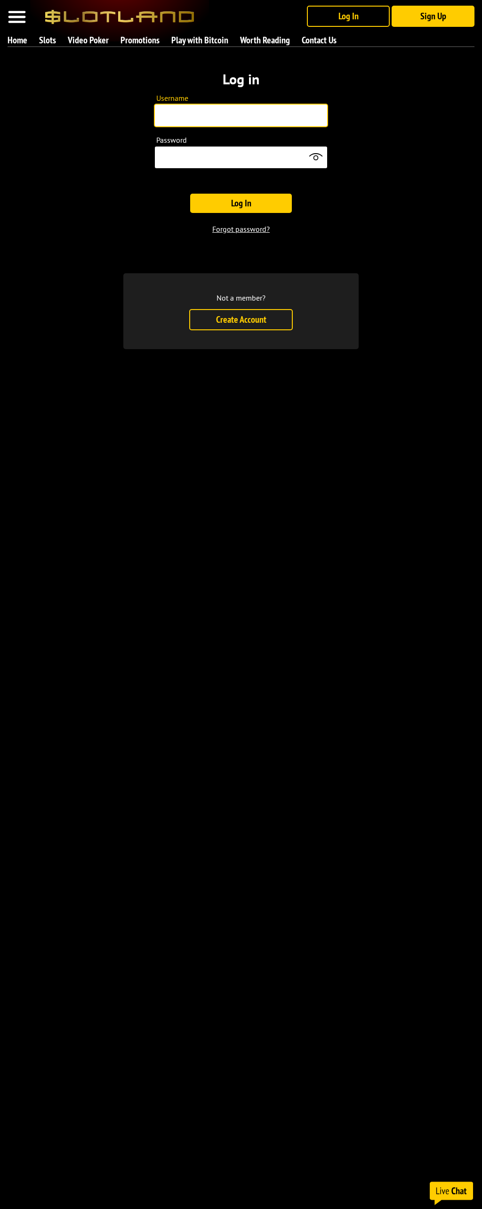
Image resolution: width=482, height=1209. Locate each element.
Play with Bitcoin (199, 40)
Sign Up (433, 16)
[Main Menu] (17, 17)
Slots (47, 40)
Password (171, 140)
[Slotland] (119, 13)
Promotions (140, 40)
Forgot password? (241, 229)
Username (172, 98)
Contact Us (319, 40)
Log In (348, 16)
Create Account (241, 319)
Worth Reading (265, 40)
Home (17, 40)
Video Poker (88, 40)
